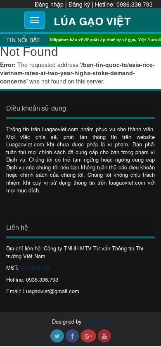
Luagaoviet (96, 321)
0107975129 (34, 267)
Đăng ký (79, 4)
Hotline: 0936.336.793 (124, 4)
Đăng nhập (49, 4)
